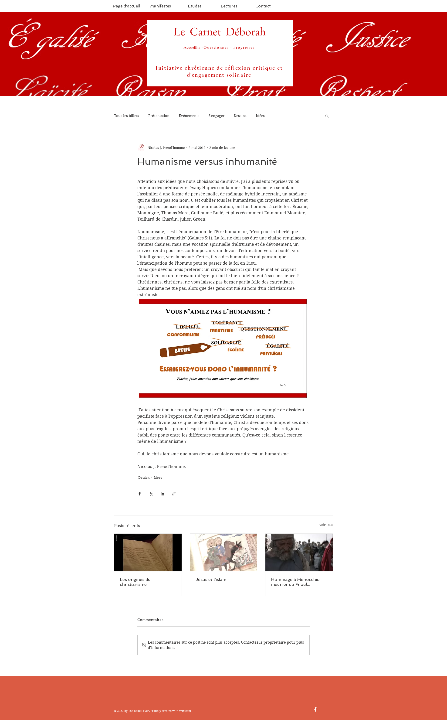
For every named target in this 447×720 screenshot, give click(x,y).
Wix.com (185, 711)
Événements (189, 116)
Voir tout (326, 525)
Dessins (240, 116)
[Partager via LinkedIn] (162, 493)
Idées (260, 116)
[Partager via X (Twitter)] (151, 493)
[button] (327, 116)
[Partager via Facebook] (139, 493)
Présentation (158, 116)
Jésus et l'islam (211, 579)
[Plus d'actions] (307, 147)
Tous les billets (126, 116)
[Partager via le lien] (174, 493)
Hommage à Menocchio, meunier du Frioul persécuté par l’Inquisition (297, 582)
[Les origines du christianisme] (148, 552)
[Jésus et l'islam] (223, 552)
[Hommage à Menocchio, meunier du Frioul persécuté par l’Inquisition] (299, 552)
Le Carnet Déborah (220, 31)
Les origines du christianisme (135, 582)
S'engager (216, 116)
